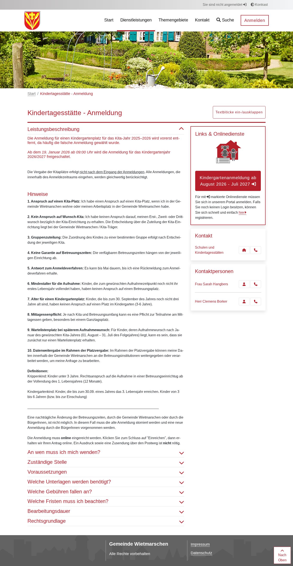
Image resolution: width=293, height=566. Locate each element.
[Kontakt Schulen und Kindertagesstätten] (244, 250)
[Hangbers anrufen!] (255, 284)
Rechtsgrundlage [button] (46, 521)
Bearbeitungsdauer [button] (48, 511)
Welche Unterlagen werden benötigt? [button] (69, 482)
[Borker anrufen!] (255, 301)
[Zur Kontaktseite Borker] (244, 301)
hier (242, 212)
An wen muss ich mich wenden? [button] (63, 452)
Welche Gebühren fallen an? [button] (59, 491)
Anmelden (254, 20)
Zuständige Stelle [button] (47, 462)
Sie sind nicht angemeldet (223, 4)
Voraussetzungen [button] (47, 472)
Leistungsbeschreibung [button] (53, 129)
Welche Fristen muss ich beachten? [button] (67, 501)
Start (31, 94)
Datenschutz (201, 553)
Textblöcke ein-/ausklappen (239, 112)
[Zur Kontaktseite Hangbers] (244, 284)
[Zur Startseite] (32, 20)
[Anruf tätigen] (255, 250)
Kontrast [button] (261, 4)
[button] (225, 20)
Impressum (200, 544)
